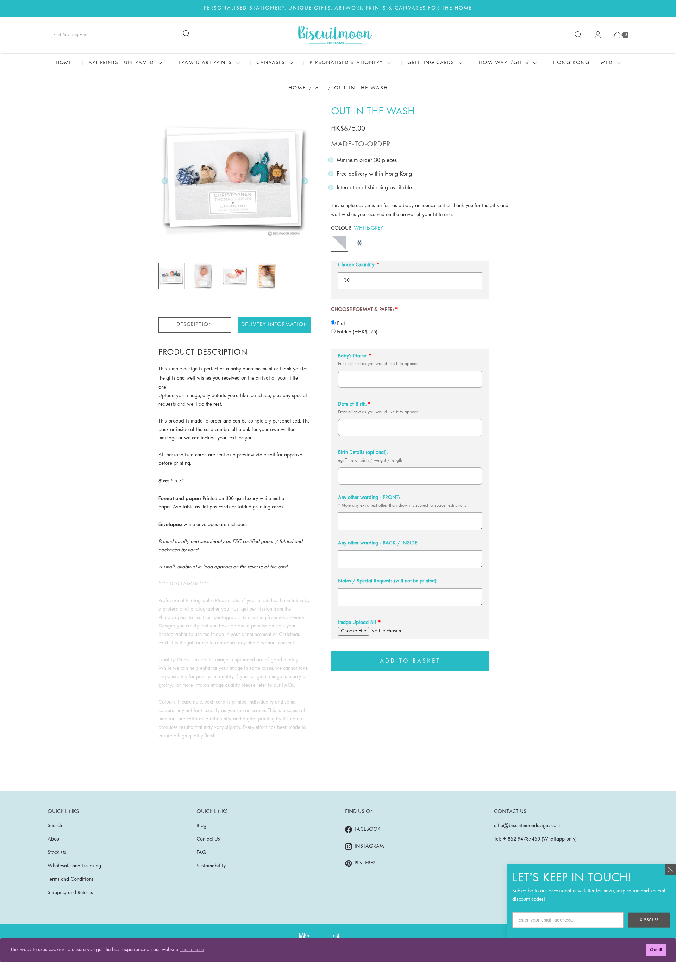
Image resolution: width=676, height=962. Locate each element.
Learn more (192, 950)
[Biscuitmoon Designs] (335, 35)
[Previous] (164, 181)
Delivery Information (274, 324)
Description (194, 324)
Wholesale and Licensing (74, 866)
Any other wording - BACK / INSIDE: (378, 543)
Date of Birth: (352, 404)
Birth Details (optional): (363, 452)
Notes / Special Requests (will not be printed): (387, 581)
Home (297, 88)
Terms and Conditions (71, 879)
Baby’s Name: (352, 356)
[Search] (186, 34)
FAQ (201, 852)
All (320, 88)
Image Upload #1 (357, 622)
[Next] (304, 181)
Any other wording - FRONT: (369, 497)
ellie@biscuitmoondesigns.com (527, 826)
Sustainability (211, 866)
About (54, 839)
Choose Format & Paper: (362, 309)
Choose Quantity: (356, 265)
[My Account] (598, 34)
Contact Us (208, 839)
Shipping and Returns (70, 893)
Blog (201, 826)
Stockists (57, 852)
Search (55, 826)
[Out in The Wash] (234, 181)
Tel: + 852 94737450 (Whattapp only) (535, 839)
